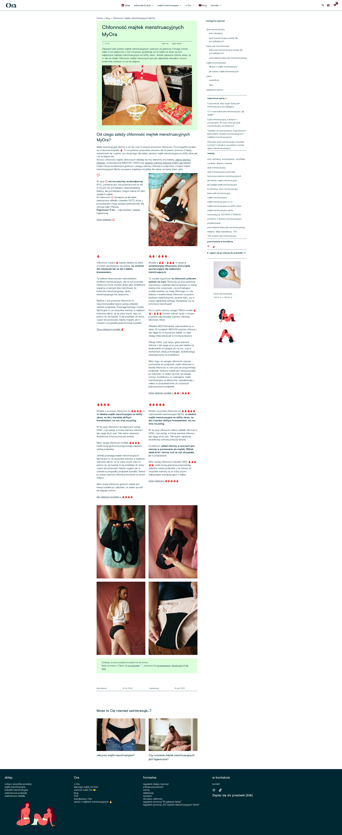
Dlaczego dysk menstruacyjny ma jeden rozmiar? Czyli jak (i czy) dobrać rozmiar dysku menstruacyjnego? (225, 145)
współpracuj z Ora (83, 798)
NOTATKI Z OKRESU (231, 214)
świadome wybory (214, 89)
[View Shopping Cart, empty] (334, 5)
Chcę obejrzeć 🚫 (106, 219)
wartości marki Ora (83, 789)
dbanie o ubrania (224, 163)
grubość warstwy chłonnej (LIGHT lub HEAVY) (168, 162)
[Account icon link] (328, 5)
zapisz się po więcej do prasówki (226, 253)
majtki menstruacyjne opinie (220, 210)
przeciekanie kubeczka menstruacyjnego (228, 58)
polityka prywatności (153, 787)
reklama (210, 231)
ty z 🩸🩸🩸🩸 (125, 496)
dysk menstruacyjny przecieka (221, 171)
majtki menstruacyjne (216, 62)
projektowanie (214, 223)
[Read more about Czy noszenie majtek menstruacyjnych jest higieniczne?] (173, 734)
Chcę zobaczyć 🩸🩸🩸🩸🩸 (164, 480)
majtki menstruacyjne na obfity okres (224, 206)
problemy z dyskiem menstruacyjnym (224, 218)
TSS (235, 231)
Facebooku (177, 665)
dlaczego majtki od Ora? (86, 787)
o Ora (76, 784)
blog (76, 793)
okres (208, 76)
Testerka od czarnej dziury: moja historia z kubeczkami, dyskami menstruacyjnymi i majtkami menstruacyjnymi (226, 133)
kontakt (216, 784)
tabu (211, 85)
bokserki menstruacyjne (16, 789)
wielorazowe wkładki (15, 795)
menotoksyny (213, 214)
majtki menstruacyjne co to (219, 201)
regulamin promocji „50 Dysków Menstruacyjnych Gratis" (171, 804)
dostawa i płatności (152, 798)
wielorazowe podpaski (16, 793)
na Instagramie (163, 665)
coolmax (211, 163)
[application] (152, 5)
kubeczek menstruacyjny (218, 46)
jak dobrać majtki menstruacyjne (224, 71)
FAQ (76, 795)
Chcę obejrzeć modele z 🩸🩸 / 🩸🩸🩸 (169, 393)
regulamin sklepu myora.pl (156, 784)
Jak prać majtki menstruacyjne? (116, 755)
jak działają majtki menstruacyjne (222, 184)
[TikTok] (214, 247)
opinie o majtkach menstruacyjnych (91, 801)
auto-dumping (215, 33)
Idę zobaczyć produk (107, 496)
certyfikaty (240, 159)
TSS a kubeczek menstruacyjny (222, 236)
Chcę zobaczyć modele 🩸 (110, 329)
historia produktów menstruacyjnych (224, 176)
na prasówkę (134, 665)
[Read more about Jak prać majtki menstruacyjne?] (121, 734)
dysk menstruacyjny (215, 29)
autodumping (228, 159)
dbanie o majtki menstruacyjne (223, 66)
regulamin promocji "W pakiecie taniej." (162, 801)
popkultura (214, 80)
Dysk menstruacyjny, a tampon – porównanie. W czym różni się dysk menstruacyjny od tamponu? (223, 122)
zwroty (146, 789)
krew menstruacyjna (228, 189)
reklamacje (148, 793)
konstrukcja (212, 189)
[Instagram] (208, 246)
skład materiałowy (224, 231)
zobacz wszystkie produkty (18, 784)
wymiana (147, 795)
